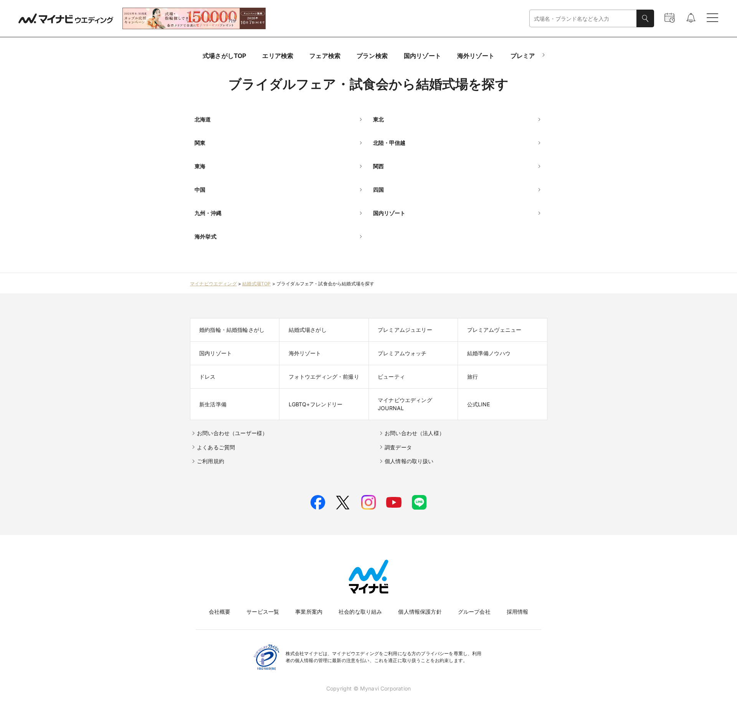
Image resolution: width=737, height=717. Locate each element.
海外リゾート (475, 56)
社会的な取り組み (360, 611)
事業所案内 (308, 611)
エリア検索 (277, 56)
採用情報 (518, 611)
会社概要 (220, 611)
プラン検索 (372, 56)
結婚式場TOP (256, 283)
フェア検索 (324, 56)
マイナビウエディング (213, 283)
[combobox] (583, 19)
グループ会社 (474, 611)
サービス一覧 (262, 611)
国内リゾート (422, 56)
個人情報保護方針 (419, 611)
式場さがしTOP (224, 56)
